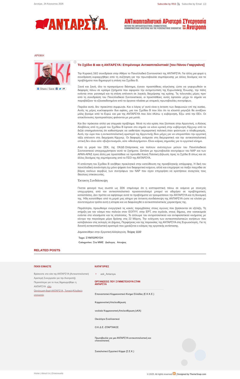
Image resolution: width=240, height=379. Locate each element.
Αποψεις (121, 242)
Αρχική (39, 55)
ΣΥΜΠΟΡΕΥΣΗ (94, 237)
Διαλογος (110, 242)
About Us (45, 373)
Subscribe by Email (192, 4)
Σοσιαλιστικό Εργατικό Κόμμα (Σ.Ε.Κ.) (114, 351)
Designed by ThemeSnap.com (191, 374)
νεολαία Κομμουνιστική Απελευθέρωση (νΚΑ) (118, 310)
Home (37, 373)
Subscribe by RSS (166, 4)
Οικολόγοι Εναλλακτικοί (107, 319)
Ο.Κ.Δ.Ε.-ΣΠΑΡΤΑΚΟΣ (107, 327)
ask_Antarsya (108, 274)
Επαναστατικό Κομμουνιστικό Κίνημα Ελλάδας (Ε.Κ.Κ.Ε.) (124, 294)
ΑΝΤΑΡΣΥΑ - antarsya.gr (71, 22)
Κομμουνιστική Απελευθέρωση (110, 302)
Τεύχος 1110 (134, 231)
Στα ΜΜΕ (98, 242)
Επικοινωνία (57, 373)
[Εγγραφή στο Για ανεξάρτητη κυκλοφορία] (174, 374)
